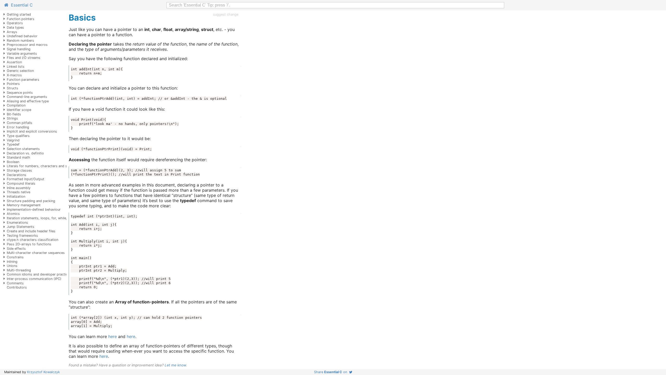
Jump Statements (20, 227)
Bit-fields (14, 114)
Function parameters (23, 80)
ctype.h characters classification (32, 240)
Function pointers (20, 19)
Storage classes (19, 170)
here (112, 336)
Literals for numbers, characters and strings (41, 166)
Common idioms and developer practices (39, 274)
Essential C (20, 5)
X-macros (14, 75)
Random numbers (20, 40)
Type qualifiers (18, 136)
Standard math (18, 157)
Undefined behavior (22, 36)
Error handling (18, 127)
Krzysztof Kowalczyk (43, 372)
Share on (331, 372)
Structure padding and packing (31, 201)
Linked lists (15, 66)
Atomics (13, 214)
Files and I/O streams (23, 58)
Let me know (175, 365)
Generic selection (20, 71)
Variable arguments (22, 53)
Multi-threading (19, 270)
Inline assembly (18, 188)
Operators (15, 23)
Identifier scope (19, 110)
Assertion (14, 62)
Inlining (12, 262)
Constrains (15, 257)
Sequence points (20, 93)
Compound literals (21, 183)
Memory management (24, 205)
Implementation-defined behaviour (34, 209)
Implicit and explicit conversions (32, 131)
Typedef (13, 144)
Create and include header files (31, 231)
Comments (15, 283)
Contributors (17, 287)
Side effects (16, 249)
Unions (12, 266)
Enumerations (17, 222)
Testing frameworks (22, 236)
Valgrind (13, 140)
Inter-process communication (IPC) (34, 279)
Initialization (16, 196)
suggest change (225, 14)
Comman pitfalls (19, 123)
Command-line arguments (27, 97)
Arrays (12, 32)
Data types (15, 27)
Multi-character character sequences (36, 253)
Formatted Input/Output (25, 179)
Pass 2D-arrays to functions (29, 244)
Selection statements (23, 149)
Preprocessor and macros (27, 45)
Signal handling (18, 49)
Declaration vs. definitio (25, 153)
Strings (12, 118)
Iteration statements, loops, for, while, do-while (44, 218)
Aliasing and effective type (28, 101)
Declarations (16, 175)
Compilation (16, 105)
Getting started (19, 14)
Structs (12, 88)
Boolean (13, 162)
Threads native (18, 192)
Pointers (13, 84)
